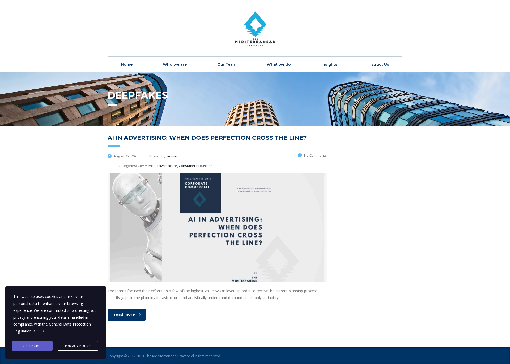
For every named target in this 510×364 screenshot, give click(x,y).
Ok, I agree (32, 346)
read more (124, 314)
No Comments (315, 155)
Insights (329, 64)
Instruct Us (378, 64)
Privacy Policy (78, 346)
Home (127, 64)
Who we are (175, 64)
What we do (279, 64)
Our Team (226, 64)
